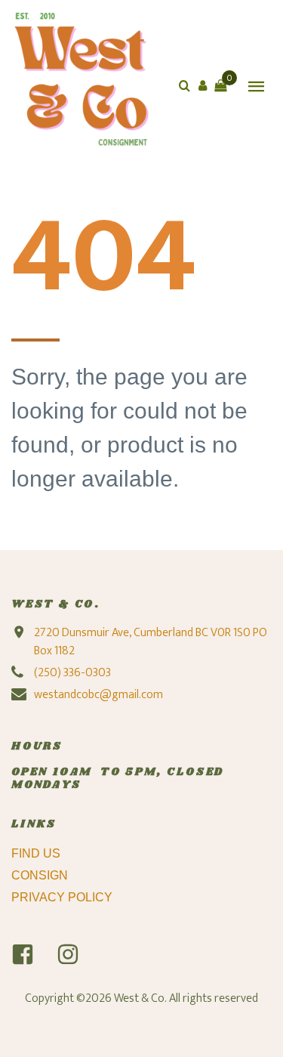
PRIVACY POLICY (63, 897)
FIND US (37, 853)
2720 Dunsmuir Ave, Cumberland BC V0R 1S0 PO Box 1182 (150, 642)
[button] (202, 85)
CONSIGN (41, 875)
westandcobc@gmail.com (98, 695)
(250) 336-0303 (72, 673)
